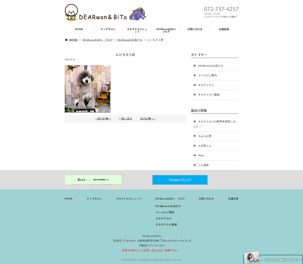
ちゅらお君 (204, 136)
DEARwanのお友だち (130, 39)
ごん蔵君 (203, 165)
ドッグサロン (108, 29)
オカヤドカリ (206, 85)
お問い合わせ (194, 29)
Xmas (201, 155)
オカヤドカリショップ (137, 30)
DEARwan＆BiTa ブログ (167, 30)
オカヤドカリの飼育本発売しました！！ (214, 124)
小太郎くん (204, 145)
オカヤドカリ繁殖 (209, 94)
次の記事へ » (148, 118)
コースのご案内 (207, 75)
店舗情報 (224, 29)
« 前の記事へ (103, 118)
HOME (79, 29)
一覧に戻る (125, 118)
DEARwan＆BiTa (151, 236)
